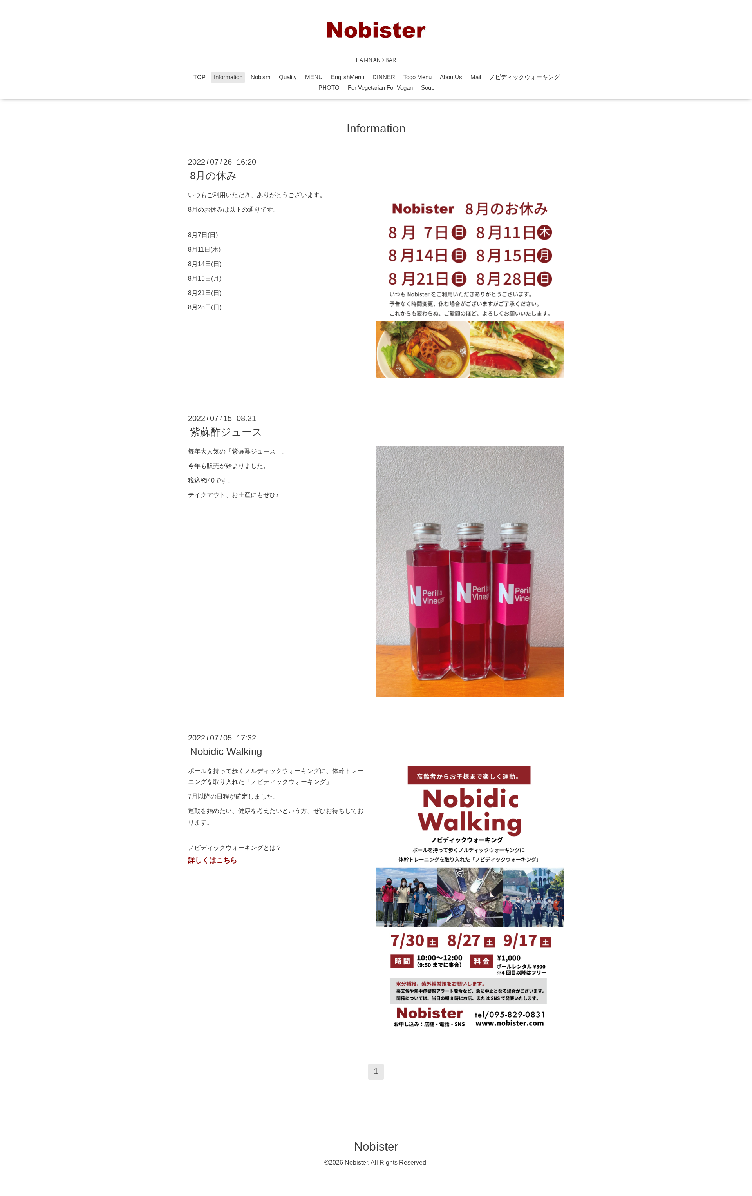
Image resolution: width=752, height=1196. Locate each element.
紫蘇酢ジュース (226, 432)
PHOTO (329, 87)
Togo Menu (417, 77)
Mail (475, 77)
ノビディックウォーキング (524, 77)
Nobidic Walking (226, 751)
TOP (199, 77)
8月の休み (213, 175)
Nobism (261, 77)
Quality (288, 77)
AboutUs (451, 77)
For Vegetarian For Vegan (380, 87)
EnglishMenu (347, 77)
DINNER (383, 77)
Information (228, 77)
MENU (314, 77)
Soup (427, 87)
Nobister (376, 1146)
